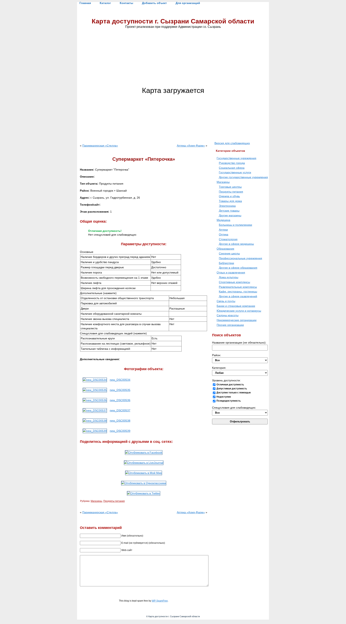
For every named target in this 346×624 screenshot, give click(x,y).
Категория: (219, 367)
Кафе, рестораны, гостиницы (238, 291)
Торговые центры (230, 186)
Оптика (223, 234)
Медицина (223, 220)
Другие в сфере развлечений (238, 296)
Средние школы (229, 253)
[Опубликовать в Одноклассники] (143, 483)
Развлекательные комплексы (238, 286)
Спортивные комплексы (234, 282)
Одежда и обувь (229, 196)
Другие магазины (230, 215)
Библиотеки (226, 263)
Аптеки (223, 229)
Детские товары (229, 210)
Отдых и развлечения (231, 272)
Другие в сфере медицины (236, 243)
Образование (225, 248)
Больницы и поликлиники (235, 224)
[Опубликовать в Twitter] (143, 493)
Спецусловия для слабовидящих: (234, 407)
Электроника (227, 205)
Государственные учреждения (236, 158)
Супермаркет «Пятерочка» (143, 159)
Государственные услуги (235, 172)
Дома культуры (228, 277)
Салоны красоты (227, 315)
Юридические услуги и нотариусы (239, 310)
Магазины (96, 501)
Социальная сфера (231, 167)
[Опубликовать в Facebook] (143, 452)
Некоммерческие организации (236, 320)
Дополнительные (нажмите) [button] (98, 293)
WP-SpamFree (160, 600)
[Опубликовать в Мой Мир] (143, 472)
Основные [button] (86, 251)
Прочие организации (230, 325)
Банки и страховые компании (236, 305)
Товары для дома (230, 201)
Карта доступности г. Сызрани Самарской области (173, 21)
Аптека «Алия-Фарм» (191, 145)
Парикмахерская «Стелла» (100, 145)
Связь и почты (226, 301)
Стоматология (228, 239)
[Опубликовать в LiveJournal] (143, 462)
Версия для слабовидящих (232, 143)
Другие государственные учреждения (243, 177)
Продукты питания (114, 501)
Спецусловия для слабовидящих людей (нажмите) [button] (113, 333)
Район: (216, 355)
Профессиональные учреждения (240, 258)
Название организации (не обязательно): (239, 342)
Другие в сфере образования (238, 267)
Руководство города (232, 163)
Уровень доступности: (226, 380)
